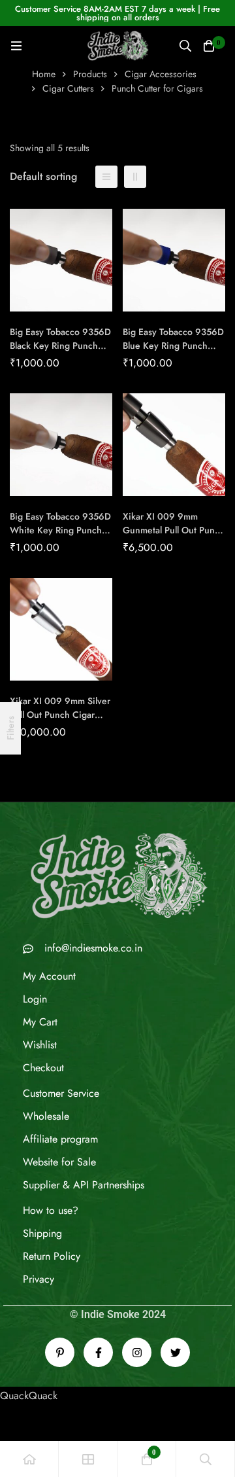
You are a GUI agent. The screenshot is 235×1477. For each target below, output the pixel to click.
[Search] (185, 45)
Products (90, 73)
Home (43, 73)
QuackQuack (28, 1395)
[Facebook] (98, 1352)
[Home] (29, 1459)
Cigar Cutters (68, 88)
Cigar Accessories (160, 73)
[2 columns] (135, 177)
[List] (106, 177)
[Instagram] (136, 1352)
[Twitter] (175, 1352)
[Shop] (88, 1459)
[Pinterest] (59, 1352)
